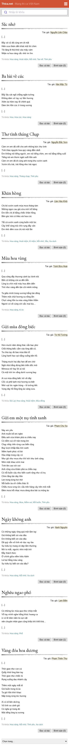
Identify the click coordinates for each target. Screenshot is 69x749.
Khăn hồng (11, 193)
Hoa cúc (18, 117)
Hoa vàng (14, 59)
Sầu (46, 241)
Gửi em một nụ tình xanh (24, 418)
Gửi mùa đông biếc (18, 326)
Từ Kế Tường (60, 335)
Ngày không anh (16, 519)
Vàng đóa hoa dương (20, 650)
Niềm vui (28, 502)
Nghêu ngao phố (16, 592)
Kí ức (21, 310)
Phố (21, 633)
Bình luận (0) (60, 65)
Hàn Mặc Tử (61, 84)
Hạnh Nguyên (61, 527)
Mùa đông (40, 401)
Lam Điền (63, 600)
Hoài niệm (23, 59)
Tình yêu (48, 59)
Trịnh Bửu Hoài (60, 266)
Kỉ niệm (32, 241)
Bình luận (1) (60, 639)
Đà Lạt (13, 401)
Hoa (11, 117)
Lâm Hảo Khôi (60, 201)
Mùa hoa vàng (14, 258)
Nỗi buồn (37, 502)
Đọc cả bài (45, 65)
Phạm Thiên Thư (59, 658)
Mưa (21, 502)
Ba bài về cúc (13, 76)
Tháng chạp (24, 176)
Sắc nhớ (8, 24)
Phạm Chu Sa (60, 426)
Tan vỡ (40, 59)
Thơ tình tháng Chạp (20, 134)
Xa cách (52, 241)
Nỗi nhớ (32, 59)
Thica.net (7, 3)
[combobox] (34, 12)
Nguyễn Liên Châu (58, 32)
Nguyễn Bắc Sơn (59, 142)
